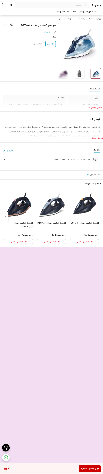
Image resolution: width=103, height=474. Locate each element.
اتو (60, 19)
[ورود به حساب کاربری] (11, 5)
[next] (5, 217)
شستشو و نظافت (71, 19)
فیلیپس (47, 31)
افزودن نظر (8, 150)
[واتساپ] (6, 457)
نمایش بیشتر (97, 107)
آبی (49, 44)
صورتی (36, 44)
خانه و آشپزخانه (86, 19)
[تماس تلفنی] (6, 448)
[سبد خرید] (3, 5)
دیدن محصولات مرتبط (90, 468)
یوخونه (96, 5)
